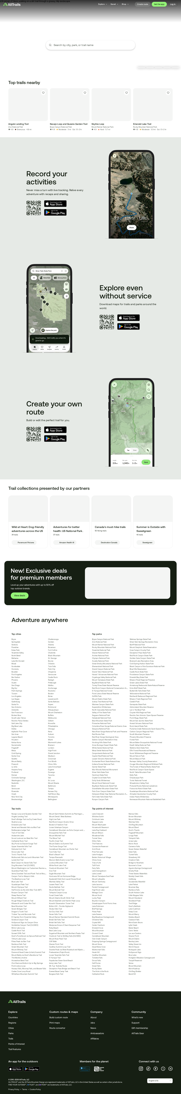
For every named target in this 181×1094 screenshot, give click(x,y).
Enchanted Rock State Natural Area (106, 761)
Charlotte (51, 653)
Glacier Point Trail (56, 944)
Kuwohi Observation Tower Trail (61, 903)
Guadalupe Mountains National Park (144, 791)
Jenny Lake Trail (55, 963)
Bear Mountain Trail (19, 906)
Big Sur (14, 688)
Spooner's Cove (135, 865)
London (51, 748)
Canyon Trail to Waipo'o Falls (23, 876)
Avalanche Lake (18, 836)
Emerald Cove (97, 928)
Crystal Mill (96, 923)
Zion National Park (15, 127)
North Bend (16, 656)
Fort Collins (52, 650)
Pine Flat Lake (97, 852)
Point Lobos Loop (19, 966)
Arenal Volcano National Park (141, 723)
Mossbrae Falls (98, 836)
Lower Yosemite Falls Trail (59, 955)
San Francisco (17, 713)
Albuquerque (53, 710)
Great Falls (96, 966)
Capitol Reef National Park (102, 756)
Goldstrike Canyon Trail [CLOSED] (25, 925)
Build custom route (58, 1017)
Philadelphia (53, 726)
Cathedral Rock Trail (20, 841)
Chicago (51, 729)
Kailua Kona (16, 742)
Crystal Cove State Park (101, 778)
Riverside (15, 791)
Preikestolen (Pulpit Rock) (59, 952)
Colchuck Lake (98, 819)
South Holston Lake (136, 893)
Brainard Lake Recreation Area (142, 661)
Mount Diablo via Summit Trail (61, 844)
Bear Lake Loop (55, 931)
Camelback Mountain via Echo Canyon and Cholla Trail (70, 830)
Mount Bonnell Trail (56, 890)
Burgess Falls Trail (56, 974)
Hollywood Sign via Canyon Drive (25, 923)
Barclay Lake (134, 941)
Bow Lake (132, 955)
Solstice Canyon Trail (20, 920)
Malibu (51, 685)
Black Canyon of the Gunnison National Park (147, 666)
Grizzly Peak (133, 871)
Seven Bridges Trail (19, 909)
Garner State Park (99, 767)
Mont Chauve (134, 947)
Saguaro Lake (97, 822)
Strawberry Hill (134, 857)
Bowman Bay (134, 887)
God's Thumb (134, 830)
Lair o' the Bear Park (137, 710)
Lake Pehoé (133, 884)
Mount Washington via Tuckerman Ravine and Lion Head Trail (36, 868)
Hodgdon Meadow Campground (142, 958)
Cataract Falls (134, 920)
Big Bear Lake (17, 726)
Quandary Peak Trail (19, 871)
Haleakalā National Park (101, 718)
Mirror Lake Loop (18, 928)
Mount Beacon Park (137, 759)
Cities (11, 1028)
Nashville (15, 783)
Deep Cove (133, 912)
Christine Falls (97, 920)
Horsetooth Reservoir (100, 827)
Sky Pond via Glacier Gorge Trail (24, 844)
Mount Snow (97, 944)
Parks (11, 1033)
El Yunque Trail (55, 958)
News (93, 1028)
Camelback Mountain (100, 936)
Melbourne (52, 718)
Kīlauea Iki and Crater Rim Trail (24, 903)
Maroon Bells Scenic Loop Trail (61, 860)
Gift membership (140, 1028)
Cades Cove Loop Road (21, 971)
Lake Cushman (134, 909)
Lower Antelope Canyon (58, 827)
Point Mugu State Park (138, 718)
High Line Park (55, 819)
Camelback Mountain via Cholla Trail (63, 849)
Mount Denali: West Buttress (60, 817)
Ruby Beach (54, 928)
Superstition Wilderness (101, 707)
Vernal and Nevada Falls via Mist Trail (26, 827)
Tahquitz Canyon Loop (58, 893)
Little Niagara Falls (136, 895)
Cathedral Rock (98, 974)
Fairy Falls (96, 868)
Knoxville (51, 723)
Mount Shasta (53, 783)
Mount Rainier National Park (103, 127)
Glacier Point (134, 936)
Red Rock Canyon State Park (141, 656)
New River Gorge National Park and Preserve (109, 732)
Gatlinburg (16, 702)
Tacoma (51, 775)
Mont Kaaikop (134, 969)
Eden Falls (133, 852)
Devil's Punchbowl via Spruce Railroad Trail (29, 936)
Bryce (14, 639)
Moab (14, 664)
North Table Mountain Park (140, 772)
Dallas (14, 729)
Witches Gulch (98, 817)
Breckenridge (17, 799)
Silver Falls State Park (100, 772)
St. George (52, 658)
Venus (131, 963)
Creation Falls (134, 860)
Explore (12, 1011)
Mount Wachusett (99, 825)
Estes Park (16, 650)
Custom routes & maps (63, 1011)
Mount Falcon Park (137, 756)
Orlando (51, 664)
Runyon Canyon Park (100, 799)
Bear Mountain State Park (102, 721)
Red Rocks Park (98, 734)
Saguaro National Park (101, 715)
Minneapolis (53, 797)
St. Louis (51, 780)
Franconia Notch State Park (140, 789)
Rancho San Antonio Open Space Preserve (147, 715)
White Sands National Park (102, 748)
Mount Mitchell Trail (57, 836)
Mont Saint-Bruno (136, 923)
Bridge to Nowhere (136, 863)
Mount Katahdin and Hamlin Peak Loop (64, 901)
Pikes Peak (96, 912)
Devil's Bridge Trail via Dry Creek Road (27, 819)
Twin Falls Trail (55, 852)
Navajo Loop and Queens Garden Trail (27, 814)
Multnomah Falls (98, 950)
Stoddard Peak (135, 901)
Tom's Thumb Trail (19, 855)
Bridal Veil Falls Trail (57, 920)
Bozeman (52, 647)
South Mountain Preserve (139, 734)
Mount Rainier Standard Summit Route (64, 917)
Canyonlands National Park (102, 753)
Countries (13, 1017)
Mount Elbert (134, 827)
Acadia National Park (100, 661)
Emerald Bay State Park (139, 677)
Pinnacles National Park (101, 723)
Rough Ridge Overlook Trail (22, 901)
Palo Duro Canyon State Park (103, 791)
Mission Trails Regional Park (141, 699)
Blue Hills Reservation (138, 669)
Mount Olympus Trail (20, 887)
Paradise (15, 647)
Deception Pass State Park (140, 653)
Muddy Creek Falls (136, 876)
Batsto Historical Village (101, 857)
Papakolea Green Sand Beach (61, 961)
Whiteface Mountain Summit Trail (25, 974)
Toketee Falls (97, 958)
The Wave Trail (55, 838)
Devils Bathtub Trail (56, 887)
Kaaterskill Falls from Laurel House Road (65, 879)
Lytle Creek (133, 925)
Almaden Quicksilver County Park (143, 794)
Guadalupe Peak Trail (20, 884)
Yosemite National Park (101, 650)
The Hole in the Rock (100, 971)
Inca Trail (52, 871)
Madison (51, 756)
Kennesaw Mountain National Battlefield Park (147, 799)
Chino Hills (52, 764)
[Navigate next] (172, 109)
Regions (12, 1023)
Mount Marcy (134, 914)
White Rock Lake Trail (57, 865)
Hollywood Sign (135, 952)
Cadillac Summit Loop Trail (59, 947)
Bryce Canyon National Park (61, 127)
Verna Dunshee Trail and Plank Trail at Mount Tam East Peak (35, 874)
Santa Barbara (53, 702)
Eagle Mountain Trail (57, 874)
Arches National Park (100, 656)
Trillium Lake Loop (19, 939)
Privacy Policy (13, 1089)
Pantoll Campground (100, 887)
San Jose (15, 734)
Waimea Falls (134, 822)
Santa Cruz (16, 756)
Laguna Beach (17, 737)
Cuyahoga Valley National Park (104, 677)
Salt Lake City (17, 723)
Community (139, 1011)
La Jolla (14, 767)
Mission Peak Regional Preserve (142, 680)
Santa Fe (15, 704)
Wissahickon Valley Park (139, 783)
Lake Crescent (97, 814)
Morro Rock (133, 844)
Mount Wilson (97, 833)
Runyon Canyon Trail (20, 893)
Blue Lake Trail (17, 882)
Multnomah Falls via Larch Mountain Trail (27, 857)
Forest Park (134, 740)
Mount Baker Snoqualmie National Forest (146, 742)
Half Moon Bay (54, 794)
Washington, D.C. (18, 780)
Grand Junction (54, 753)
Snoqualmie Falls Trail (57, 833)
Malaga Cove (97, 893)
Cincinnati (52, 759)
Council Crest (97, 933)
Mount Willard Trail (19, 898)
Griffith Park (96, 696)
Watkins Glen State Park (139, 748)
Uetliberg (132, 879)
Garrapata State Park (138, 704)
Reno (50, 732)
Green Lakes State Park (139, 683)
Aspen (50, 704)
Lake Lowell (96, 874)
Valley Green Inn (135, 944)
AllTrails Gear (138, 1033)
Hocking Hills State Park (101, 742)
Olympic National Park (101, 658)
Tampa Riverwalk (56, 857)
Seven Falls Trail (55, 914)
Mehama (15, 658)
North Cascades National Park (104, 710)
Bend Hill (132, 974)
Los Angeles (16, 696)
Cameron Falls (134, 846)
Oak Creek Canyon (99, 939)
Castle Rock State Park (139, 672)
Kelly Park (134, 775)
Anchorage (52, 688)
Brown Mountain (135, 817)
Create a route (90, 60)
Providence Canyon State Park (142, 675)
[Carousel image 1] (141, 67)
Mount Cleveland (135, 898)
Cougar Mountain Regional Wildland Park (146, 764)
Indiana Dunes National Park (103, 764)
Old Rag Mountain (136, 825)
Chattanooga (53, 639)
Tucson (14, 694)
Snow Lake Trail (18, 852)
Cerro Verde (133, 931)
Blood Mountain (135, 966)
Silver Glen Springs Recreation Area (144, 642)
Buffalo (51, 715)
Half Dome (96, 963)
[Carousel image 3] (158, 67)
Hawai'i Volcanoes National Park (105, 675)
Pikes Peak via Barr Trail (21, 941)
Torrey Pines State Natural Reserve (105, 685)
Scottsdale (16, 666)
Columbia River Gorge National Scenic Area (109, 726)
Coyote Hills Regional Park (140, 713)
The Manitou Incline (19, 958)
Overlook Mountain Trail (58, 868)
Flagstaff (15, 748)
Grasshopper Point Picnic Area (104, 903)
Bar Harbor (16, 677)
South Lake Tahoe (19, 718)
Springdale (16, 642)
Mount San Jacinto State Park (141, 721)
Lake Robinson (98, 906)
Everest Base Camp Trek (58, 971)
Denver (14, 775)
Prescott (15, 764)
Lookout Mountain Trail (58, 863)
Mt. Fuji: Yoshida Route (58, 966)
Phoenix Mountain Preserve (140, 737)
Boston (51, 694)
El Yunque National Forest (102, 691)
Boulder (15, 672)
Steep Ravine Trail (19, 895)
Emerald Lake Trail (19, 825)
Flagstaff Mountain (136, 833)
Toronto (51, 737)
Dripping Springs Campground (104, 941)
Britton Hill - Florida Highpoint (61, 906)
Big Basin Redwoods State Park (104, 786)
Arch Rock (96, 849)
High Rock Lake (98, 890)
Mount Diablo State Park (101, 699)
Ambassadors (97, 1033)
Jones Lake (133, 841)
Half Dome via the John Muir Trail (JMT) (27, 890)
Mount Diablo (134, 939)
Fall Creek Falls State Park (102, 797)
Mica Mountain (98, 931)
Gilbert (51, 721)
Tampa (51, 789)
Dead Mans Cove (99, 947)
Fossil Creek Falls (56, 895)
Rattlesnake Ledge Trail (21, 830)
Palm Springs (17, 691)
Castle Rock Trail (18, 931)
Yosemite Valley (18, 653)
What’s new (137, 1017)
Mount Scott (97, 895)
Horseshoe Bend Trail (20, 961)
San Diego (16, 685)
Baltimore (52, 786)
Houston (15, 740)
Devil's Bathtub (134, 906)
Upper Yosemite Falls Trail (22, 846)
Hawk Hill (96, 952)
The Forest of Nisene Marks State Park (145, 767)
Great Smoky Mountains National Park (107, 664)
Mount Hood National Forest (103, 783)
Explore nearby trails (90, 55)
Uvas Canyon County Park (140, 650)
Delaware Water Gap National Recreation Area (110, 794)
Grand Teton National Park (102, 672)
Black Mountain (54, 656)
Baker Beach (134, 928)
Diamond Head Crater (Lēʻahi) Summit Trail (28, 952)
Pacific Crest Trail (56, 841)
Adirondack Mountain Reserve (142, 707)
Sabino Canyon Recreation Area (104, 740)
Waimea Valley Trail (56, 882)
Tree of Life (96, 863)
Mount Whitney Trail (19, 950)
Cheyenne (52, 672)
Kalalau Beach (134, 917)
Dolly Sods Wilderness (101, 780)
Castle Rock (53, 677)
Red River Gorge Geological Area (105, 737)
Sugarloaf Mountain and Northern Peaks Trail (67, 933)
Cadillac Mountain (99, 955)
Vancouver (16, 789)
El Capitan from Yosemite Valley (24, 917)
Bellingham (52, 799)
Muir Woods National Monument (105, 770)
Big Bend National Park (101, 683)
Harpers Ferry (17, 770)
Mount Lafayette (98, 879)
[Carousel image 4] (167, 67)
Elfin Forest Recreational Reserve (142, 751)
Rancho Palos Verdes (20, 721)
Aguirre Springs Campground (140, 868)
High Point (52, 751)
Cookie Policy (35, 1089)
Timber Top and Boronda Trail (23, 914)
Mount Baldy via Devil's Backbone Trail (27, 955)
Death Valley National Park (140, 745)
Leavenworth (53, 699)
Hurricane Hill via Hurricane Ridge (62, 876)
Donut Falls (96, 961)
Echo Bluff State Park (138, 688)
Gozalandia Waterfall (137, 882)
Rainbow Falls (134, 890)
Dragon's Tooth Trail (20, 912)
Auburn (51, 734)
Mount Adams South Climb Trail (61, 898)
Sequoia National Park (101, 729)
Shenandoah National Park (102, 666)
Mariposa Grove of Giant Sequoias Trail (64, 925)
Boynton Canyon (98, 901)
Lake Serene (97, 914)
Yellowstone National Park (140, 694)
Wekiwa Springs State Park (140, 639)
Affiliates (94, 1038)
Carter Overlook (98, 925)
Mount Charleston (55, 713)
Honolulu (15, 669)
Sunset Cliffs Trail (18, 933)
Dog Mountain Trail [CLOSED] (23, 865)
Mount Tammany (98, 882)
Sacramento (16, 745)
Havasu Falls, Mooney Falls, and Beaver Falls (29, 969)
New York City (17, 797)
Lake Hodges (97, 855)
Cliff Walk (53, 941)
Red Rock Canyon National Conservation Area (110, 688)
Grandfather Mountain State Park (105, 789)
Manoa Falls (133, 814)
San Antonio (16, 707)
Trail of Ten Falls (18, 833)
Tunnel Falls (133, 855)
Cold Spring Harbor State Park (142, 664)
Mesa (14, 751)
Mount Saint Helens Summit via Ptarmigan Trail (67, 814)
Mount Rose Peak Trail (58, 939)
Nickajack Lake (135, 950)
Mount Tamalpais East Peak (103, 876)
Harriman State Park (100, 775)
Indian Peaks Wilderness (139, 797)
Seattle (14, 759)
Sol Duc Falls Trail (56, 912)
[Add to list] (43, 92)
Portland (15, 772)
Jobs (92, 1023)
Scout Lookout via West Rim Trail (24, 838)
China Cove (96, 860)
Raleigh (51, 680)
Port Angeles (17, 675)
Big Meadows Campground (103, 917)
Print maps (54, 1023)
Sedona (15, 645)
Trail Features (14, 1049)
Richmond (52, 707)
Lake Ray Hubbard (99, 830)
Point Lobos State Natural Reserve (105, 694)
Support (136, 1023)
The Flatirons (97, 844)
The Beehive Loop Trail (21, 879)
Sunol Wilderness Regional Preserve (144, 753)
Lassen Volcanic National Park (104, 759)
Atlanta (51, 645)
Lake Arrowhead (54, 767)
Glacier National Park (100, 653)
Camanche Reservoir (100, 846)
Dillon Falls (96, 841)
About (93, 1017)
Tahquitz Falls (134, 838)
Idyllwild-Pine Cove (19, 732)
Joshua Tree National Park (102, 702)
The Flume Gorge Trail (58, 846)
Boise (50, 696)
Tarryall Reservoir (135, 961)
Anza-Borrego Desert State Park (105, 745)
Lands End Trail (17, 860)
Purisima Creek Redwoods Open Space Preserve (149, 729)
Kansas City (52, 791)
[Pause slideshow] (134, 67)
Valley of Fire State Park (101, 713)
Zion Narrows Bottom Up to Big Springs (27, 963)
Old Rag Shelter (135, 971)
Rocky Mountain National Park (145, 127)
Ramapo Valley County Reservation (143, 761)
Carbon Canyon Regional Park (142, 732)
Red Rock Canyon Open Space (142, 770)
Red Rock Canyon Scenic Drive (61, 822)
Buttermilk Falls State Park (140, 691)
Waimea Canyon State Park (103, 704)
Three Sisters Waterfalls (138, 874)
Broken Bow (16, 715)
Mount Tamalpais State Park (103, 680)
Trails (10, 1038)
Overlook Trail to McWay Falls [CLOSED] (65, 936)
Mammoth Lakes (54, 742)
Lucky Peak (96, 898)
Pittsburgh (52, 683)
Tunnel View (97, 838)
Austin (14, 683)
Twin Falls (52, 666)
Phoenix (15, 680)
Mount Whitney (135, 819)
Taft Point (96, 865)
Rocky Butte (97, 969)
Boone (50, 661)
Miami (50, 740)
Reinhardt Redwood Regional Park (143, 696)
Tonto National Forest (138, 780)
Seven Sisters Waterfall (138, 849)
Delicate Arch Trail (19, 849)
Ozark (14, 794)
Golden (51, 642)
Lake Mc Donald (18, 661)
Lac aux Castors (135, 933)
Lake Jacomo (97, 884)
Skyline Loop (17, 822)
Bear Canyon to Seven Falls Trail (24, 863)
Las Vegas (15, 699)
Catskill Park (135, 702)
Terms (24, 1089)
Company (96, 1011)
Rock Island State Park (139, 726)
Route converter (57, 1028)
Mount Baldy (16, 761)
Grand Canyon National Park (103, 669)
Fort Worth (52, 761)
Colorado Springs (19, 778)
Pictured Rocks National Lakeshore (143, 786)
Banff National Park (137, 645)
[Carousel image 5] (175, 67)
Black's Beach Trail (56, 855)
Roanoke (51, 691)
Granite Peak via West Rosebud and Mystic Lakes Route (71, 950)
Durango (51, 772)
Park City (51, 669)
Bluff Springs (97, 909)
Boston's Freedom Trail (58, 825)
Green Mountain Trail (20, 947)
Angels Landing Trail (20, 817)
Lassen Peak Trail (56, 884)
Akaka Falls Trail (55, 909)
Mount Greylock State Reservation (143, 647)
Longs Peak (133, 836)
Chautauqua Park (136, 778)
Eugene (51, 770)
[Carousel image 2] (150, 67)
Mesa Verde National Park (102, 751)
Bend (14, 786)
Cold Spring (16, 753)
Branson (51, 745)
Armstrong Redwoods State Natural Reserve (147, 685)
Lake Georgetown (99, 871)
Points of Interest (16, 1044)
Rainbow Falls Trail (19, 944)
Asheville (15, 710)
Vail (49, 778)
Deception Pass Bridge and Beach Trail (64, 969)
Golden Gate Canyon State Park (142, 658)
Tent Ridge (133, 903)
